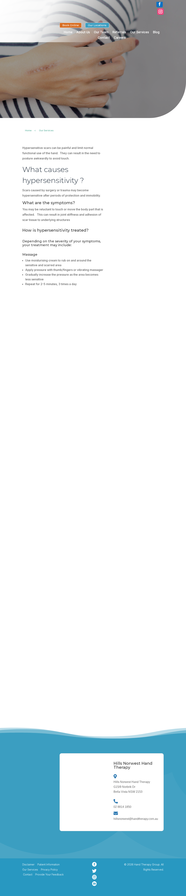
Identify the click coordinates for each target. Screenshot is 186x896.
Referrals (119, 32)
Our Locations (97, 25)
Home (68, 32)
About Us (83, 32)
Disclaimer (28, 864)
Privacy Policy (49, 869)
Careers (120, 37)
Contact (104, 37)
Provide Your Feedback (49, 874)
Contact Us (36, 850)
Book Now (35, 83)
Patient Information (48, 864)
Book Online (70, 25)
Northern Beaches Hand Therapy (41, 817)
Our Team (101, 32)
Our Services (139, 32)
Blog (156, 32)
